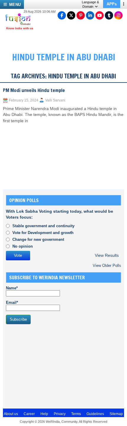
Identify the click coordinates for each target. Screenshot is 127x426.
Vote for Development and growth (43, 232)
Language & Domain (90, 4)
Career (29, 414)
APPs (112, 4)
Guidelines (95, 414)
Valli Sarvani (55, 100)
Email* (12, 302)
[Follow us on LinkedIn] (90, 15)
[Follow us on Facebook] (62, 15)
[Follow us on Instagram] (118, 15)
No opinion (22, 246)
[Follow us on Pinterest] (80, 15)
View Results (107, 255)
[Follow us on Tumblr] (109, 15)
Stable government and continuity (43, 226)
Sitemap (116, 414)
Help (44, 414)
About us (11, 414)
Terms (76, 414)
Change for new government (38, 239)
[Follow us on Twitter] (71, 15)
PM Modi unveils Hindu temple (34, 90)
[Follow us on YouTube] (99, 15)
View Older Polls (107, 265)
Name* (12, 288)
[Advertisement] (50, 366)
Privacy (60, 414)
